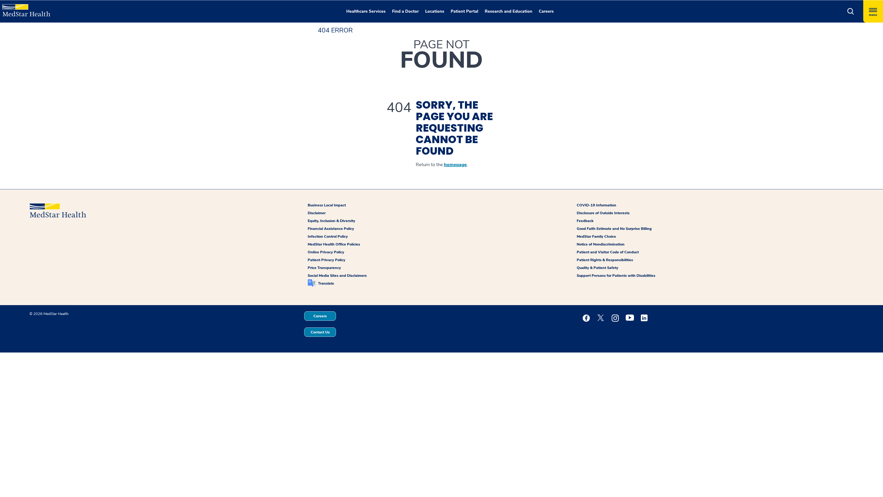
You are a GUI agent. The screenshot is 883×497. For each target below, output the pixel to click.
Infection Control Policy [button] (328, 236)
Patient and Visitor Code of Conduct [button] (608, 252)
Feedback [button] (585, 220)
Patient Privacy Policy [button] (326, 260)
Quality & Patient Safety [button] (597, 267)
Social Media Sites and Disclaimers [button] (337, 275)
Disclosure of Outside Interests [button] (603, 213)
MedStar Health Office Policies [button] (334, 244)
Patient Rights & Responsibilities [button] (605, 260)
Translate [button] (326, 283)
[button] (850, 11)
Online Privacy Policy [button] (326, 252)
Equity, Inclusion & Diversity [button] (331, 220)
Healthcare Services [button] (366, 11)
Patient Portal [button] (464, 11)
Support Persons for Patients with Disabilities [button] (616, 275)
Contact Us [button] (320, 332)
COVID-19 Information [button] (596, 205)
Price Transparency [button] (324, 267)
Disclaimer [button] (317, 213)
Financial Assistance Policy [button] (331, 228)
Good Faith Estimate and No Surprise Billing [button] (614, 228)
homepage (455, 165)
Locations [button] (434, 11)
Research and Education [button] (508, 11)
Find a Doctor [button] (405, 11)
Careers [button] (546, 11)
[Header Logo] (24, 8)
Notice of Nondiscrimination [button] (601, 244)
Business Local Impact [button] (327, 205)
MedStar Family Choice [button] (596, 236)
